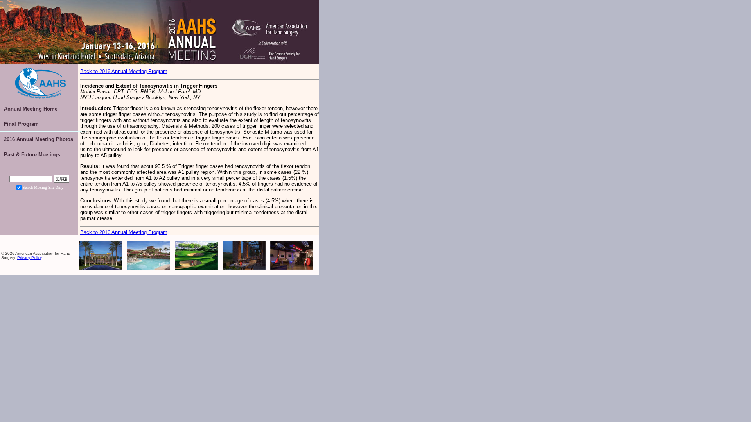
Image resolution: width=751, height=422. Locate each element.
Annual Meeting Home (30, 109)
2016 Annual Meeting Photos (38, 139)
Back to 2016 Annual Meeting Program (123, 71)
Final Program (21, 124)
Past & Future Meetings (32, 154)
